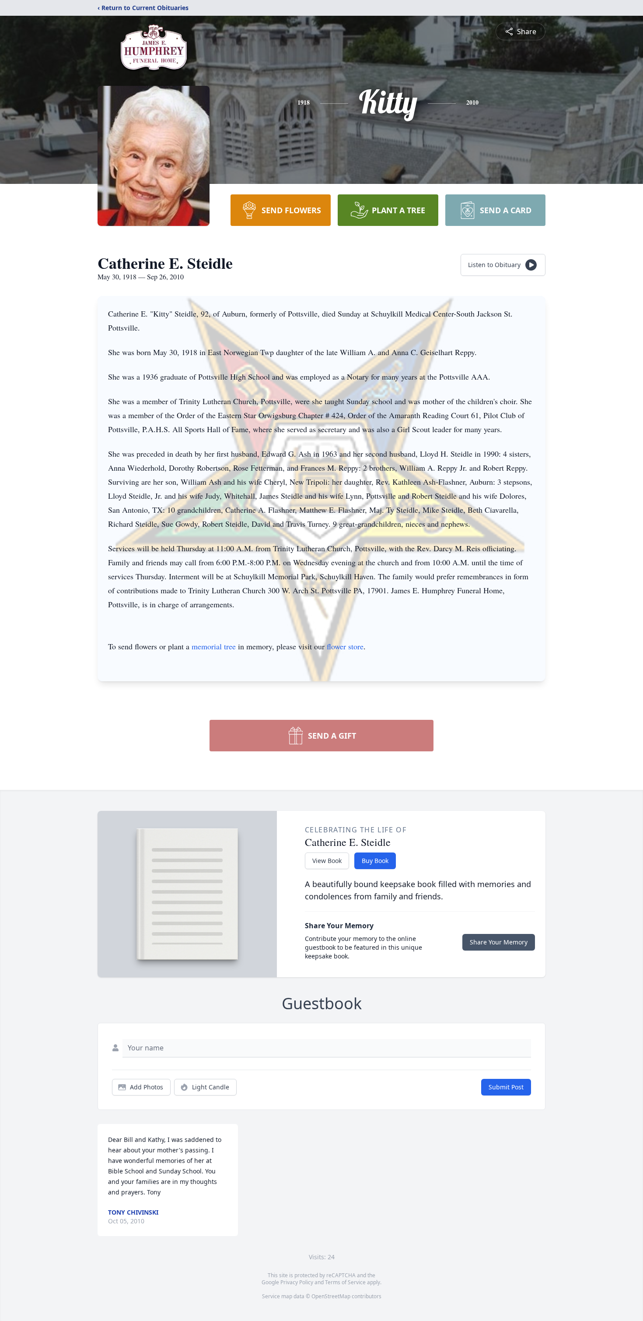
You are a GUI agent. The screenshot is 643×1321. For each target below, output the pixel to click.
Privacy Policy (296, 1282)
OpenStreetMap (330, 1296)
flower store (345, 646)
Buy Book (375, 860)
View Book (327, 860)
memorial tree (214, 646)
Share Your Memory (499, 942)
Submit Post (506, 1087)
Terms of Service (345, 1282)
